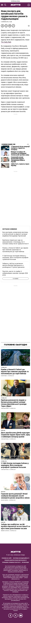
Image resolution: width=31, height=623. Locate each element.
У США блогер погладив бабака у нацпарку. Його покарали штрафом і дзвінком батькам (15, 257)
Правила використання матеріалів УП (16, 560)
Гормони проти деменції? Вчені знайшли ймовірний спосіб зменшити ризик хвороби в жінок (15, 496)
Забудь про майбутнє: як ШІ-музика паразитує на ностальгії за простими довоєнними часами (15, 526)
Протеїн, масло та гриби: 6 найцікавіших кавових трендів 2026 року (15, 273)
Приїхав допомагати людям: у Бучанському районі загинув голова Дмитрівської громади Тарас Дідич (13, 403)
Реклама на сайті (7, 558)
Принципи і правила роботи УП (11, 562)
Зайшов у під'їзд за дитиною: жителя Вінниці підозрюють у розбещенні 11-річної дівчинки (13, 265)
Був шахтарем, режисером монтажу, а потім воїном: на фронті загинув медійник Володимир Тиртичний (15, 234)
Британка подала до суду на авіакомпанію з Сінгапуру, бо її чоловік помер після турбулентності (15, 242)
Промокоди (25, 562)
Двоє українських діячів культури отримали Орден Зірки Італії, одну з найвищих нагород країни (15, 435)
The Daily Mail (6, 42)
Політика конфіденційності (21, 558)
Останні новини (9, 229)
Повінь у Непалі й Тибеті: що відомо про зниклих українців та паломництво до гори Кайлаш (15, 249)
